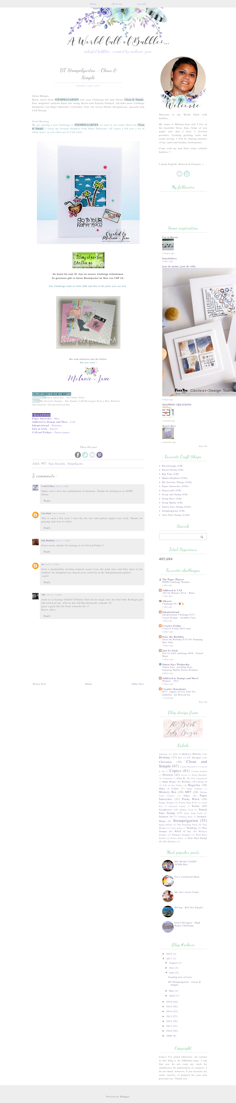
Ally (43, 594)
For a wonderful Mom (187, 876)
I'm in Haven (170, 237)
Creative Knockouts (174, 689)
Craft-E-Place (48, 486)
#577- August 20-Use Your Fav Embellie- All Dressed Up (179, 693)
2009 (169, 1035)
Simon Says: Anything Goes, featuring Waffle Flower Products (180, 668)
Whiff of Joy (183, 831)
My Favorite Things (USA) (177, 482)
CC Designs (194, 757)
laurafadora (169, 258)
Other (187, 795)
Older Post (138, 683)
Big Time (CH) (170, 473)
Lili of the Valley (173, 785)
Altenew (163, 754)
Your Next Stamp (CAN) (176, 514)
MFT (44, 463)
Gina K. (181, 778)
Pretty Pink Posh (188, 802)
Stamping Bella (185, 816)
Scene (196, 806)
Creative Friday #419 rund (176, 628)
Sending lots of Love (180, 977)
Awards (141, 3)
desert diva (169, 426)
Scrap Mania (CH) (172, 502)
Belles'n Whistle (191, 753)
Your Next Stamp (197, 838)
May (172, 990)
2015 (169, 1006)
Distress (168, 775)
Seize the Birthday (173, 636)
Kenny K (202, 781)
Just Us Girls (170, 650)
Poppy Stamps (166, 802)
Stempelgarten (75, 463)
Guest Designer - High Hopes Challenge (187, 924)
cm (42, 564)
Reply (47, 500)
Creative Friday (171, 626)
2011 (169, 1025)
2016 (169, 1001)
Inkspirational (170, 612)
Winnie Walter (176, 838)
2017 (169, 958)
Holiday (186, 781)
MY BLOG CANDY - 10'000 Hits (187, 863)
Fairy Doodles (199, 774)
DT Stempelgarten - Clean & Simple (184, 983)
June (172, 972)
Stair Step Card (193, 813)
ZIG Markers (169, 841)
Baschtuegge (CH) (172, 465)
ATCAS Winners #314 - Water (178, 592)
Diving (184, 775)
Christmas (165, 762)
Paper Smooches (57, 463)
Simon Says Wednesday (176, 664)
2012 (169, 1021)
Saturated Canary (177, 806)
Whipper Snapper (181, 834)
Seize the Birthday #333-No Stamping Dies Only (182, 641)
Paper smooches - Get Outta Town (65, 397)
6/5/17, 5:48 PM (62, 486)
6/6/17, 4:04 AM (58, 513)
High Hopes (169, 781)
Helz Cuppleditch (199, 778)
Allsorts (167, 601)
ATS (175, 754)
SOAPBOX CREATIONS (176, 404)
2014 (169, 1011)
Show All (203, 446)
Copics (175, 770)
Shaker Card (186, 809)
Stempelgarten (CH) (173, 510)
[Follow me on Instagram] (187, 176)
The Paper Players (173, 579)
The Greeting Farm (187, 824)
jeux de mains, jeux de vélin (179, 266)
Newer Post (39, 683)
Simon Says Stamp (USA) (176, 506)
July (172, 967)
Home (93, 3)
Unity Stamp (176, 828)
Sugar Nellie (165, 824)
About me (116, 3)
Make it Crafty (169, 788)
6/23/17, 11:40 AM (54, 595)
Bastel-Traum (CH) (173, 469)
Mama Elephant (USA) (175, 477)
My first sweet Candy (187, 892)
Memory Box (168, 792)
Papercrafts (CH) (171, 490)
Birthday (164, 757)
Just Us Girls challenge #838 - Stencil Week (182, 655)
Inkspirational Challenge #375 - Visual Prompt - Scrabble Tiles (179, 616)
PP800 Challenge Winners (176, 581)
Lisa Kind (46, 513)
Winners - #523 (170, 680)
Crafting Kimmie (199, 771)
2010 (169, 1030)
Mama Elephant (194, 788)
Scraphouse (165, 809)
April (172, 995)
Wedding (192, 827)
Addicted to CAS (172, 590)
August (173, 962)
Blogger (124, 1096)
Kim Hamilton (48, 540)
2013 (169, 1016)
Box (180, 757)
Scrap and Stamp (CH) (175, 494)
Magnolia (194, 785)
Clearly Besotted (187, 766)
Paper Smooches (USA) (175, 486)
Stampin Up (166, 816)
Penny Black (191, 799)
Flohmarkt (167, 778)
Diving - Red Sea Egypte (189, 907)
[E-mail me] (179, 176)
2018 (169, 953)
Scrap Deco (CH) (172, 498)
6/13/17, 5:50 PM (63, 541)
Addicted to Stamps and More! (180, 678)
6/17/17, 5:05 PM (52, 564)
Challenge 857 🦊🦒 (173, 603)
